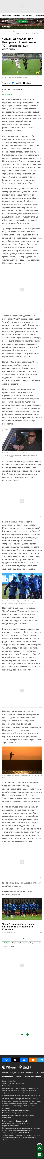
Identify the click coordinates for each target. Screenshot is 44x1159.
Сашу (26, 632)
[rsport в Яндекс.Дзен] (15, 1060)
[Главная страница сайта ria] (2, 21)
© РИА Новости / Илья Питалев (12, 453)
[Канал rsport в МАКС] (6, 1060)
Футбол (6, 943)
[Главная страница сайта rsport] (13, 21)
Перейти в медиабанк (29, 453)
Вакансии (6, 1086)
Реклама (18, 1076)
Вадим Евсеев (35, 943)
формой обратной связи (23, 1130)
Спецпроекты (7, 1076)
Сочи (37, 102)
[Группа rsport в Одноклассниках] (33, 1060)
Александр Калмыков (12, 89)
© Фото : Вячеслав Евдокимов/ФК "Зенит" (15, 77)
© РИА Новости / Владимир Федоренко (14, 775)
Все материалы (7, 94)
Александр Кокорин (19, 943)
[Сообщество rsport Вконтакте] (24, 1060)
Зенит (12, 946)
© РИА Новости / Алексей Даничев (13, 601)
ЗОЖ (37, 1073)
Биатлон (29, 1073)
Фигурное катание (17, 1073)
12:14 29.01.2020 (8, 31)
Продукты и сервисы (33, 1076)
